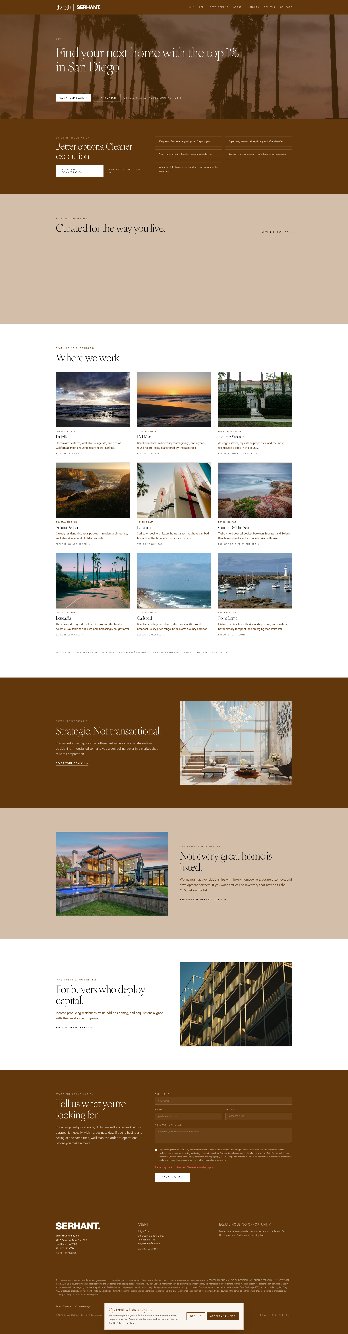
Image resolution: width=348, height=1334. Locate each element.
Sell (202, 7)
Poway (188, 652)
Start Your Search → (72, 763)
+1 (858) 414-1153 (146, 1239)
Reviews (269, 7)
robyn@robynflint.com (149, 1243)
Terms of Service (222, 1149)
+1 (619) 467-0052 (65, 1247)
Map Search (107, 98)
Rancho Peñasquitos (134, 652)
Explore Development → (74, 1027)
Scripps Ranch (87, 652)
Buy (191, 7)
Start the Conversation (72, 171)
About (237, 7)
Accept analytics (222, 1316)
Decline (195, 1316)
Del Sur (202, 652)
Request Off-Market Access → (203, 899)
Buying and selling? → (125, 171)
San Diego (219, 652)
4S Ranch (108, 652)
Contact (286, 7)
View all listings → (277, 232)
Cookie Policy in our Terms (122, 1323)
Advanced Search (73, 98)
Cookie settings (82, 1306)
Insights (253, 7)
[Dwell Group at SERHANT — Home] (78, 7)
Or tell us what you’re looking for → (152, 98)
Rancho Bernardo (166, 652)
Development (219, 7)
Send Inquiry (172, 1177)
